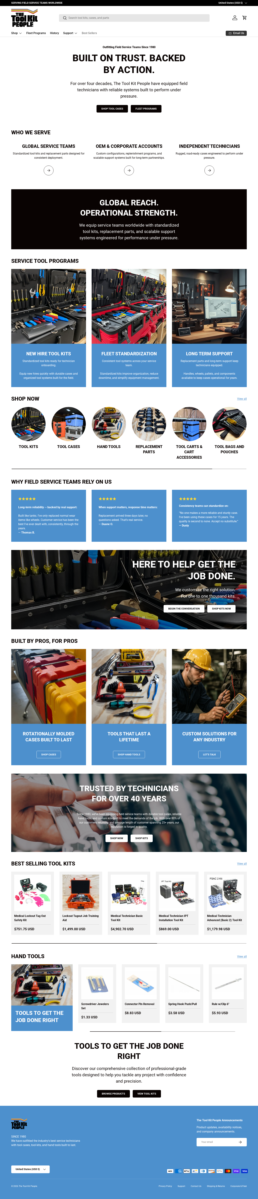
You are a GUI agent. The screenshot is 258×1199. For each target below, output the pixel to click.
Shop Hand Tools (129, 754)
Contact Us (196, 1186)
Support (68, 33)
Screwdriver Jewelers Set (95, 1006)
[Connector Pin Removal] (141, 983)
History (54, 33)
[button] (245, 18)
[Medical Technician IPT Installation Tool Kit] (177, 893)
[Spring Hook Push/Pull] (184, 983)
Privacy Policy (165, 1186)
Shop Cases (48, 754)
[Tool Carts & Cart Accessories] (189, 424)
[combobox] (134, 18)
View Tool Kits (146, 1093)
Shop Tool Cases (112, 108)
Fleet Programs (36, 33)
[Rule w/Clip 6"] (228, 983)
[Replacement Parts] (149, 424)
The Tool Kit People (28, 1186)
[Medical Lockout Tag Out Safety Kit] (32, 893)
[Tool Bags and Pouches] (229, 424)
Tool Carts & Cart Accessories (189, 452)
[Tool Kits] (28, 424)
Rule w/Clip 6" (220, 1004)
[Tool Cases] (69, 424)
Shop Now (189, 606)
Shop (14, 33)
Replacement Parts (149, 449)
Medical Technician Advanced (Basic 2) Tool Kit (224, 918)
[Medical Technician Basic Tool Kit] (129, 893)
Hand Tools (109, 446)
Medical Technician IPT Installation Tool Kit (173, 918)
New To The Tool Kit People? (152, 606)
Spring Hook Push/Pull (182, 1004)
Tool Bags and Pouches (229, 449)
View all (242, 399)
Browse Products (113, 1093)
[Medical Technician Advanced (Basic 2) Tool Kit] (225, 893)
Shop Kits (141, 838)
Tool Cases (68, 446)
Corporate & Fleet (238, 1186)
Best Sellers (89, 33)
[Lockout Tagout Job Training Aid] (80, 893)
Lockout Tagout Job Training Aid (80, 918)
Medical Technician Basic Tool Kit (127, 918)
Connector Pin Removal (139, 1004)
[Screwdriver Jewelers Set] (97, 983)
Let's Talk (209, 754)
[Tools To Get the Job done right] (42, 985)
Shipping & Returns (216, 1186)
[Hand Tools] (109, 424)
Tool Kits (28, 446)
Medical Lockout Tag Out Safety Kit (30, 918)
